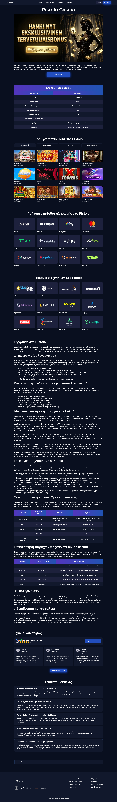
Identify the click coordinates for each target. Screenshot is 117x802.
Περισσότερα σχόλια (58, 670)
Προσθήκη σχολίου (92, 641)
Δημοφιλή (24, 145)
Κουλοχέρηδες (90, 145)
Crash (68, 145)
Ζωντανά (46, 145)
